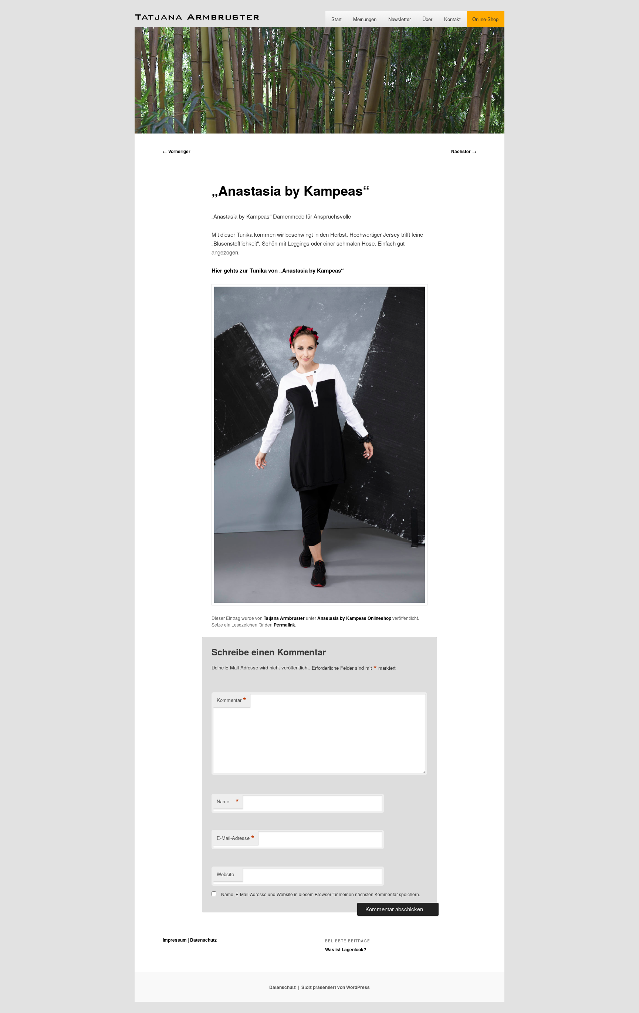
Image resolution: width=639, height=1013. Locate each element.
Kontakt (452, 19)
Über (427, 19)
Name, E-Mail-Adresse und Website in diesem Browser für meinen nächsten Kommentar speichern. (320, 894)
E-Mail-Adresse (235, 838)
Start (336, 19)
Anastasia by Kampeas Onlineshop (354, 618)
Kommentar (231, 700)
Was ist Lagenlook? (345, 949)
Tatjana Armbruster (284, 618)
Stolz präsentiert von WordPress (335, 987)
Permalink (284, 624)
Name (228, 801)
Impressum (175, 939)
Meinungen (364, 19)
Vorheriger (176, 151)
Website (225, 874)
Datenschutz (203, 939)
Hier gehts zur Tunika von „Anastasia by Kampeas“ (278, 270)
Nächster (463, 151)
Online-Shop (485, 19)
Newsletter (399, 19)
